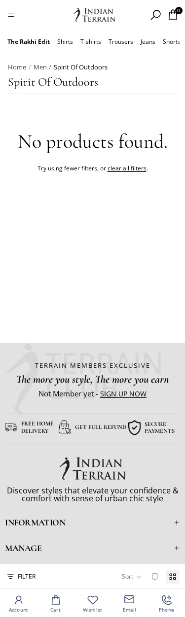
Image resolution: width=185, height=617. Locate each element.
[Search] (155, 14)
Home (17, 67)
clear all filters (127, 168)
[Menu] (11, 14)
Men (40, 67)
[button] (132, 576)
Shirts (65, 41)
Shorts (172, 41)
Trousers (121, 41)
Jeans (148, 41)
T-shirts (90, 41)
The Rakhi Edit (28, 41)
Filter (27, 576)
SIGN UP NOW (123, 393)
